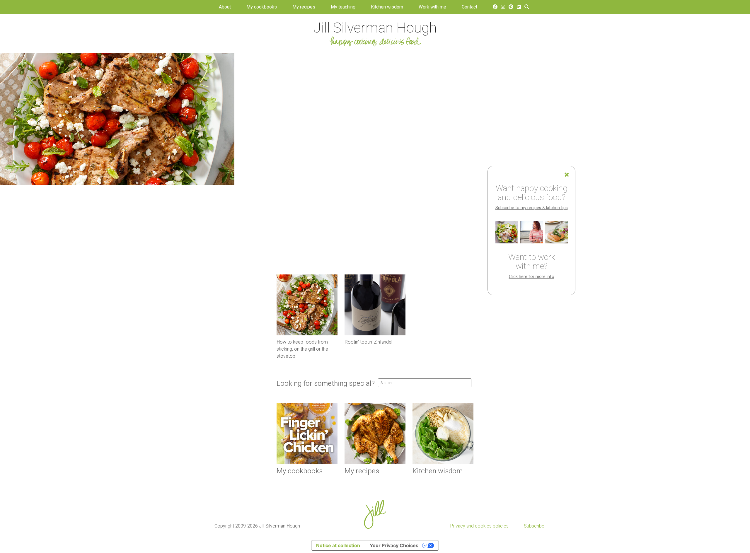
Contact (469, 7)
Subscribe (534, 526)
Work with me (432, 7)
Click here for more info (531, 277)
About (225, 7)
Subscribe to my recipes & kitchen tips (531, 208)
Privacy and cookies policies (479, 526)
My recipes (303, 7)
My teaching (343, 7)
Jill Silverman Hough (375, 28)
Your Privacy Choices (394, 545)
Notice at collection (338, 545)
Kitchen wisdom (387, 7)
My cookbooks (261, 7)
